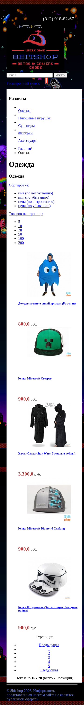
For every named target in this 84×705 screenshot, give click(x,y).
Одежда (24, 111)
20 (20, 230)
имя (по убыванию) (33, 197)
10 (20, 226)
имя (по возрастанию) (35, 193)
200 (21, 243)
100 (21, 238)
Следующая (49, 670)
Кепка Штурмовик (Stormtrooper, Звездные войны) (47, 609)
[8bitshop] (35, 69)
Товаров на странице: (26, 214)
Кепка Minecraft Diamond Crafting (41, 528)
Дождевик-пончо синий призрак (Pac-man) (47, 303)
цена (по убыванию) (34, 206)
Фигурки (25, 133)
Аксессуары (27, 141)
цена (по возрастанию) (36, 202)
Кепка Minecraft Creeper (35, 378)
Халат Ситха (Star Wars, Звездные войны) (46, 453)
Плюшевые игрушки (34, 118)
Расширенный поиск (23, 83)
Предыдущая (49, 645)
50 (20, 234)
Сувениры (26, 126)
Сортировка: (19, 185)
